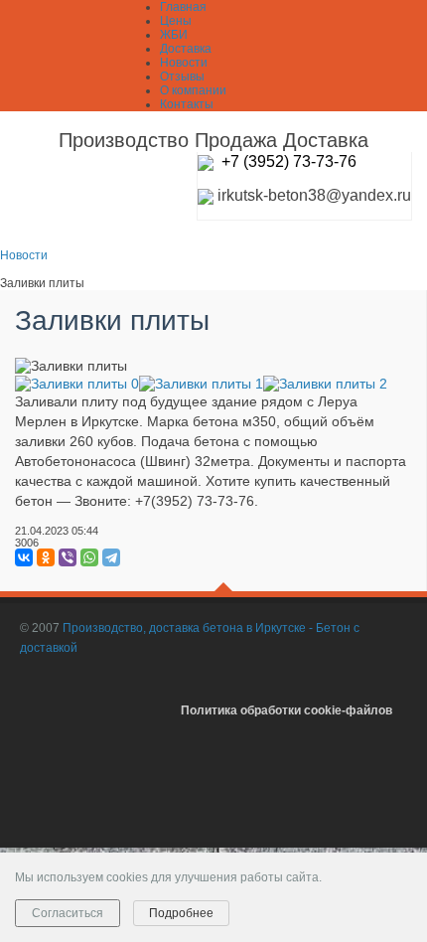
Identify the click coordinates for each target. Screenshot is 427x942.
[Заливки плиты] (77, 382)
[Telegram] (111, 557)
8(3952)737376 (372, 803)
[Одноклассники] (46, 557)
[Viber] (67, 557)
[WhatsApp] (89, 557)
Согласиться (67, 913)
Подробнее (181, 913)
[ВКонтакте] (24, 557)
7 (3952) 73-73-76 (293, 161)
